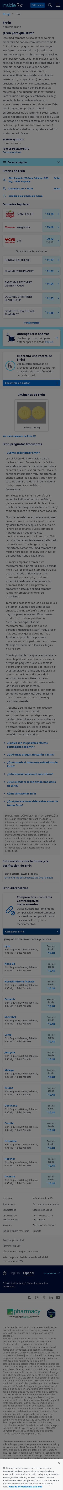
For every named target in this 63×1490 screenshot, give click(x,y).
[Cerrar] (59, 1463)
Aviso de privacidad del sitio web (25, 1486)
